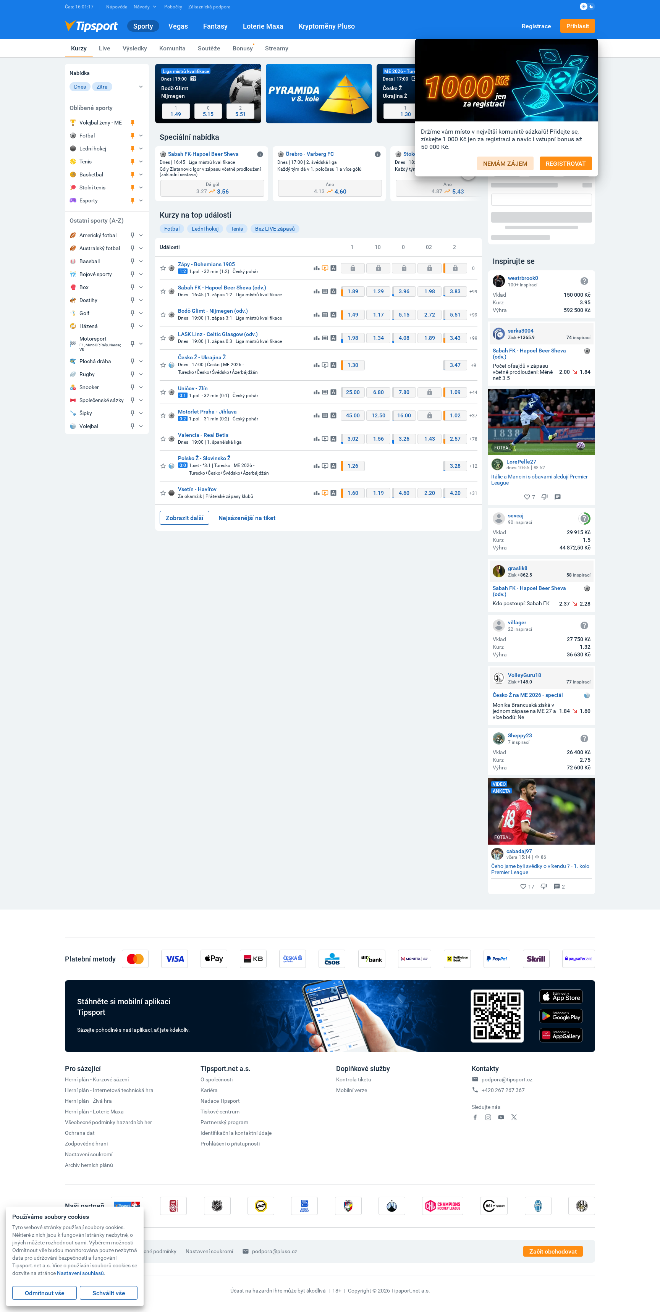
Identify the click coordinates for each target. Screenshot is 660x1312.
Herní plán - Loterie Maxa (94, 1111)
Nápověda (117, 6)
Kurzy (79, 48)
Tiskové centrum (220, 1111)
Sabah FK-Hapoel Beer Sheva (203, 153)
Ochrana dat (80, 1132)
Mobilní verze (351, 1090)
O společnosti (217, 1079)
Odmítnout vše (45, 1293)
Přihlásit (577, 26)
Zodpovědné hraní (86, 1143)
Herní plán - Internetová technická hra (109, 1090)
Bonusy (243, 48)
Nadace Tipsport (220, 1100)
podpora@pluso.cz (274, 1251)
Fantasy (215, 26)
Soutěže (209, 48)
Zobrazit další (184, 518)
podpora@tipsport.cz (507, 1079)
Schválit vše (108, 1293)
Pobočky (173, 6)
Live (104, 48)
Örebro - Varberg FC (310, 153)
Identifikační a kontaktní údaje (236, 1132)
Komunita (172, 48)
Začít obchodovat (553, 1251)
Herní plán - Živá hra (88, 1100)
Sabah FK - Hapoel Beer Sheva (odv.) (529, 353)
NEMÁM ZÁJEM (505, 163)
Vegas (178, 26)
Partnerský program (224, 1122)
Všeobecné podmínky (151, 1251)
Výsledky (135, 48)
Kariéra (209, 1090)
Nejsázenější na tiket (246, 518)
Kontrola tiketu (353, 1079)
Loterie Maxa (263, 26)
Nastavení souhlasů (80, 1272)
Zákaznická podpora (209, 6)
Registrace (536, 26)
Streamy (276, 48)
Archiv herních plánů (89, 1164)
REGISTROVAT (566, 163)
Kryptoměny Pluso (327, 26)
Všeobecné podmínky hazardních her (108, 1122)
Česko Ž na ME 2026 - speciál (528, 695)
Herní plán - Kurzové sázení (97, 1079)
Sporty (143, 26)
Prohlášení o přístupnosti (230, 1143)
